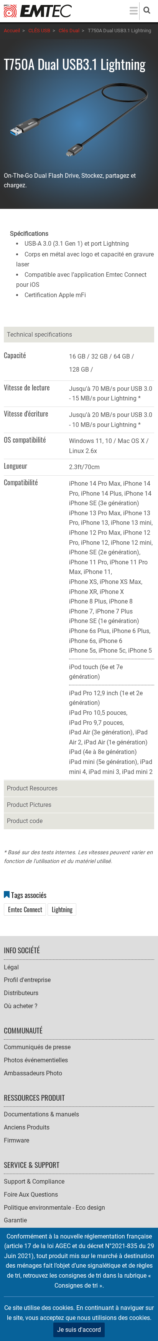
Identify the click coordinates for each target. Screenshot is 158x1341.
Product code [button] (25, 821)
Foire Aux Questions (31, 1194)
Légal (11, 967)
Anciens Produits (26, 1127)
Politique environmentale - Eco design (54, 1207)
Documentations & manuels (41, 1114)
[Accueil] (38, 10)
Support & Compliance (34, 1181)
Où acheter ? (21, 1006)
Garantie (15, 1220)
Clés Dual (69, 30)
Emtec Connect (25, 909)
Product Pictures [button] (29, 805)
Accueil (12, 30)
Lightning (62, 909)
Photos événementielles (36, 1060)
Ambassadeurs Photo (33, 1073)
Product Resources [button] (32, 788)
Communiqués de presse (37, 1047)
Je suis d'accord (79, 1329)
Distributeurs (21, 993)
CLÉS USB (39, 30)
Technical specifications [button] (39, 334)
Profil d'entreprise (27, 980)
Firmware (16, 1140)
